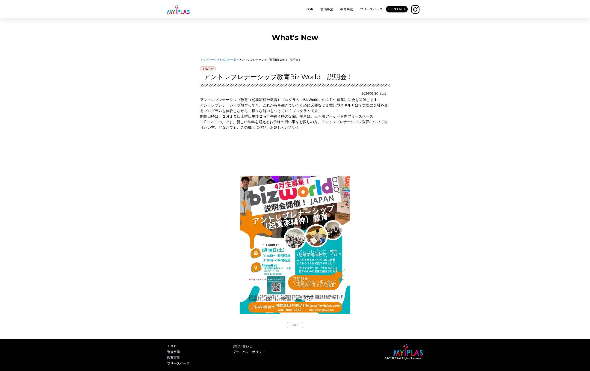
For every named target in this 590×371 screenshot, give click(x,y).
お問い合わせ (242, 346)
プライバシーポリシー (249, 352)
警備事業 (326, 9)
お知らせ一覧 (228, 59)
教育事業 (346, 9)
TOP (309, 9)
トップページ (208, 59)
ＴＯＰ (172, 346)
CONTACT (396, 9)
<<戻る (295, 325)
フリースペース (371, 9)
